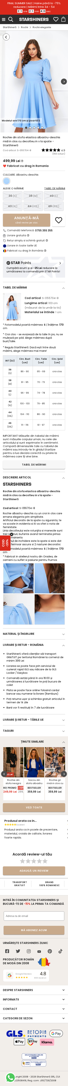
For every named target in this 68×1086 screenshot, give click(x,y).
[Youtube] (39, 952)
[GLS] (16, 1036)
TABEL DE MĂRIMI (34, 464)
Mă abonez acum (34, 930)
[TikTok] (60, 952)
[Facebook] (7, 952)
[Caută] (10, 19)
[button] (5, 543)
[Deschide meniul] (3, 19)
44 (33, 206)
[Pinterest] (50, 952)
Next (63, 81)
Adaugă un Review (34, 870)
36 (13, 196)
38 (33, 196)
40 (54, 196)
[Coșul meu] (63, 19)
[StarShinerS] (17, 487)
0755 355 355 (44, 230)
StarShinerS (10, 27)
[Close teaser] (11, 534)
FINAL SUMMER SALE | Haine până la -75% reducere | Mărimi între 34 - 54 (34, 5)
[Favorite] (55, 19)
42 (12, 206)
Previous (4, 774)
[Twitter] (18, 952)
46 (53, 206)
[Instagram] (29, 952)
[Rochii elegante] (6, 37)
